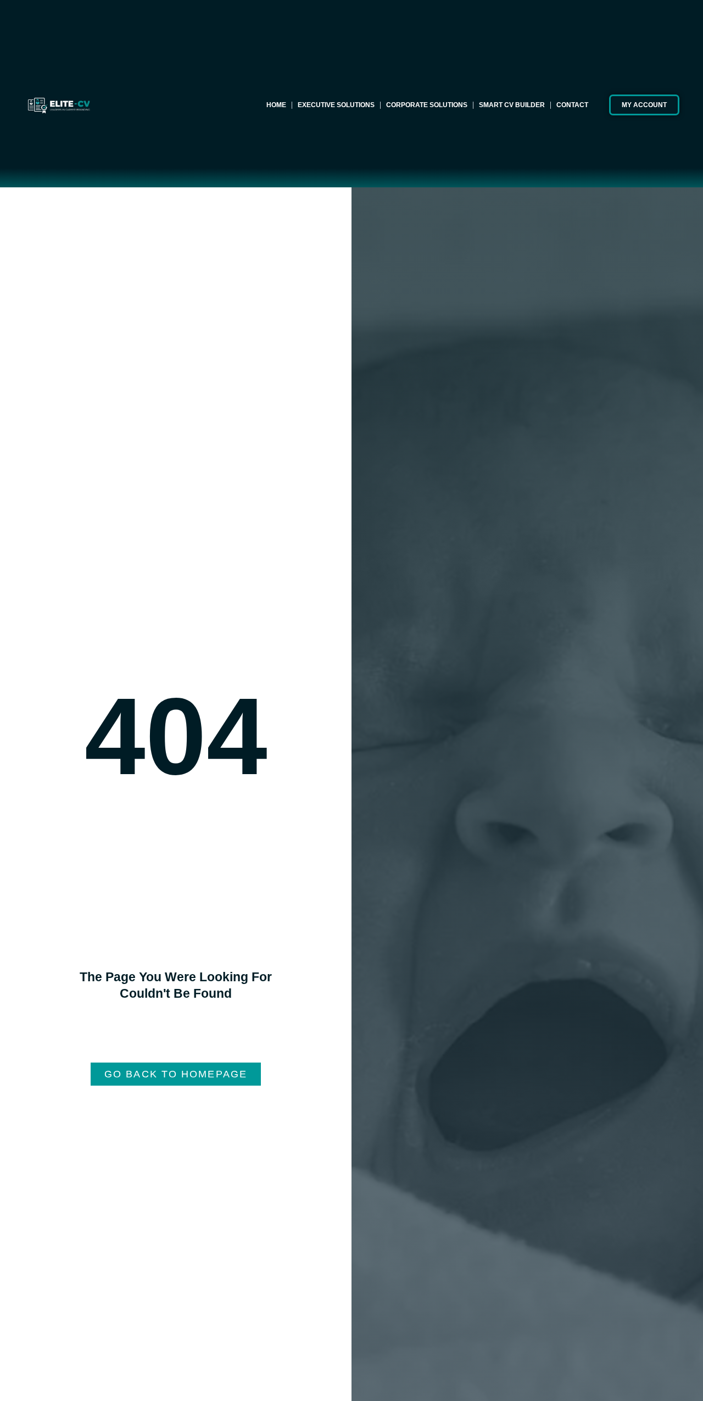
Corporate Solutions (426, 105)
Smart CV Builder (512, 105)
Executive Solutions (336, 105)
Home (276, 105)
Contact (572, 105)
